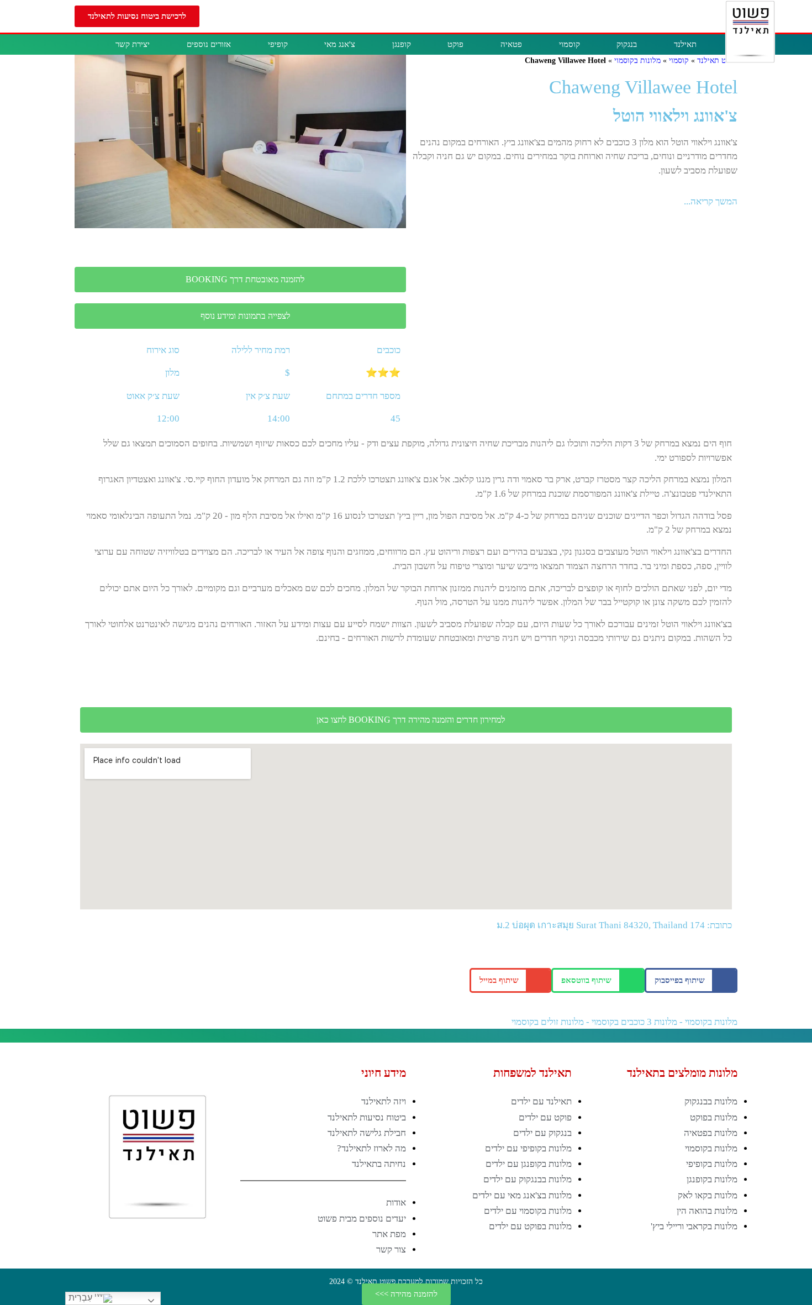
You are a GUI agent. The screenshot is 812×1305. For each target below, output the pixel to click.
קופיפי (278, 44)
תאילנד (685, 44)
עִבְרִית (81, 1297)
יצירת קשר (132, 44)
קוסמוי (569, 44)
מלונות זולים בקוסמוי (548, 1022)
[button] (137, 16)
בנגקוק (626, 44)
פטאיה (511, 44)
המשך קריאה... (710, 201)
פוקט (455, 44)
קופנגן (401, 44)
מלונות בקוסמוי (637, 60)
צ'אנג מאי (339, 44)
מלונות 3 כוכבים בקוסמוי (634, 1022)
